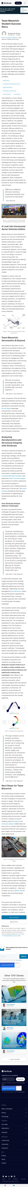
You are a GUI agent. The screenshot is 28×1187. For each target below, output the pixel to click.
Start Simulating (14, 917)
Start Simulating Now (24, 10)
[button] (14, 1108)
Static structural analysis (17, 478)
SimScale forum (16, 591)
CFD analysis (16, 821)
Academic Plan (18, 891)
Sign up (18, 3)
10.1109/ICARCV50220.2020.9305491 (11, 936)
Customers (5, 1148)
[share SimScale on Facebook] (5, 1185)
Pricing (4, 1155)
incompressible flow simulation (12, 476)
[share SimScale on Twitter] (21, 1185)
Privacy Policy (19, 960)
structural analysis (8, 824)
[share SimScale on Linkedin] (14, 1185)
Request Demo (14, 922)
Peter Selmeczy (11, 1004)
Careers (4, 1163)
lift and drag (6, 408)
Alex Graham (10, 1027)
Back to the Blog (15, 1059)
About (3, 1159)
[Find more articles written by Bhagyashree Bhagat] (4, 33)
